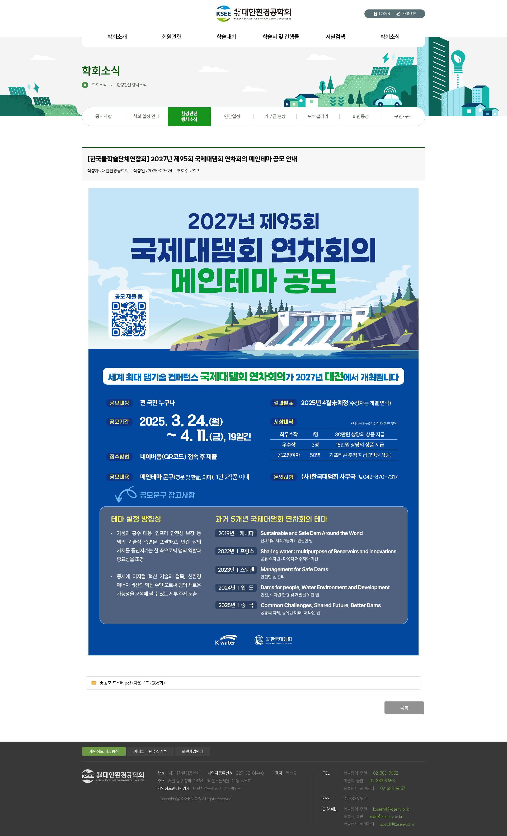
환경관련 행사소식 (189, 116)
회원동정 (361, 116)
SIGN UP (409, 13)
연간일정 (232, 116)
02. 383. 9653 (382, 780)
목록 (404, 708)
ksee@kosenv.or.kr (385, 816)
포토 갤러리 (317, 116)
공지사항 (103, 116)
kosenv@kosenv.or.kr (391, 809)
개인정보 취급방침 (104, 751)
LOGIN (384, 13)
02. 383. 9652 (385, 773)
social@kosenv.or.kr (397, 824)
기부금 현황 (275, 116)
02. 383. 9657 (392, 788)
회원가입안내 (192, 751)
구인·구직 (403, 116)
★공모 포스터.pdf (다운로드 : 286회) (132, 683)
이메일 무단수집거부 (150, 751)
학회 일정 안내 (146, 116)
